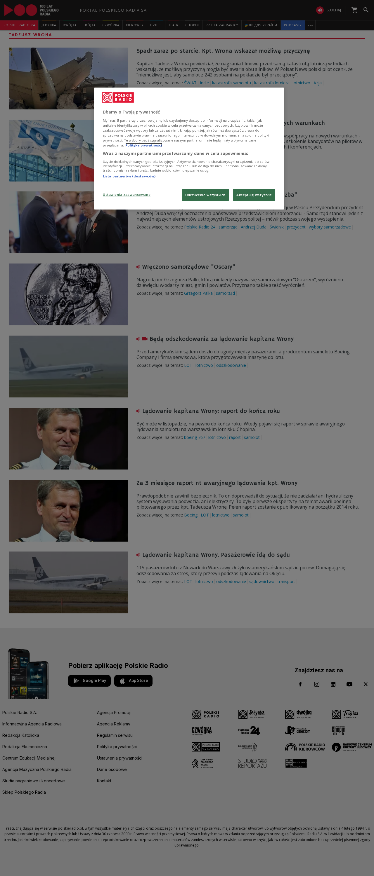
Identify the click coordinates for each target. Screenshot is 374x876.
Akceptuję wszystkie (254, 195)
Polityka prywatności (143, 145)
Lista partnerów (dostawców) (129, 176)
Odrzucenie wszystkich (205, 195)
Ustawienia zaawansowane (126, 194)
